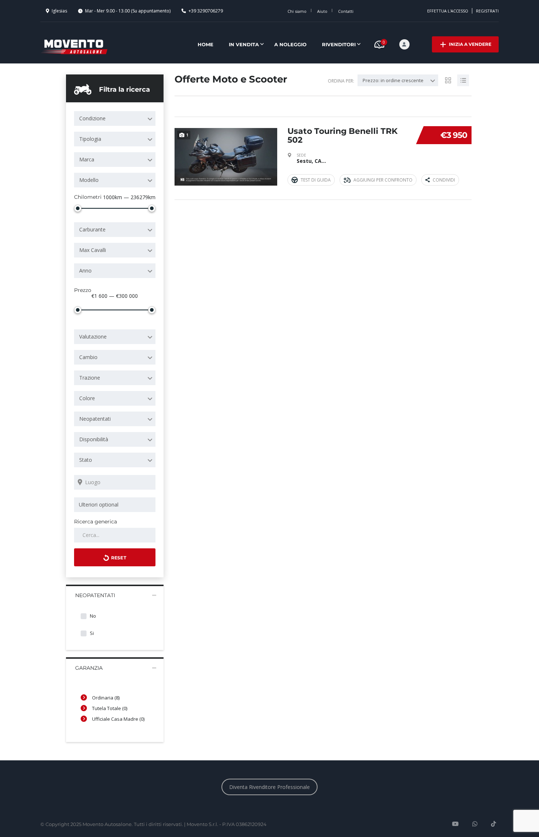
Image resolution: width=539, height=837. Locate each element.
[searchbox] (116, 505)
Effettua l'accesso (447, 11)
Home (205, 44)
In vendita (244, 44)
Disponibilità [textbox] (93, 439)
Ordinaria (106, 697)
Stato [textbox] (85, 459)
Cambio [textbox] (88, 357)
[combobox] (114, 118)
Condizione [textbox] (92, 118)
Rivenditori (339, 44)
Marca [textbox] (86, 159)
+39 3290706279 (205, 11)
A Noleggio (290, 44)
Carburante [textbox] (92, 229)
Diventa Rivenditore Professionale (269, 786)
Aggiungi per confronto (382, 180)
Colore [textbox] (87, 398)
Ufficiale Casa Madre (118, 719)
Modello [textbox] (89, 179)
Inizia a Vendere (470, 44)
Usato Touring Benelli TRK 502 (342, 135)
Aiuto (322, 11)
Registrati (487, 11)
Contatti (345, 11)
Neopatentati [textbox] (95, 418)
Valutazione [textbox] (93, 336)
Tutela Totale (109, 708)
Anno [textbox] (85, 270)
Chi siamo (297, 11)
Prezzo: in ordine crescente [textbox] (393, 80)
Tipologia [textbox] (90, 138)
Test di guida (316, 180)
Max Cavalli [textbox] (92, 249)
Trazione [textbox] (89, 377)
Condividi (444, 180)
